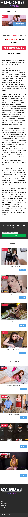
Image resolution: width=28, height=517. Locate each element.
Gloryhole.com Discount (14, 471)
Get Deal (22, 269)
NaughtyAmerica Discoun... (14, 349)
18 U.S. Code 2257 (4, 503)
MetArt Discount (14, 321)
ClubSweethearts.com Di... (14, 385)
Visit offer (19, 24)
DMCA (2, 501)
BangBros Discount (14, 294)
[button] (2, 1)
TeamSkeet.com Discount (14, 266)
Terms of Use (3, 507)
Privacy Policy (3, 505)
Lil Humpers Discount (14, 414)
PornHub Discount (14, 443)
